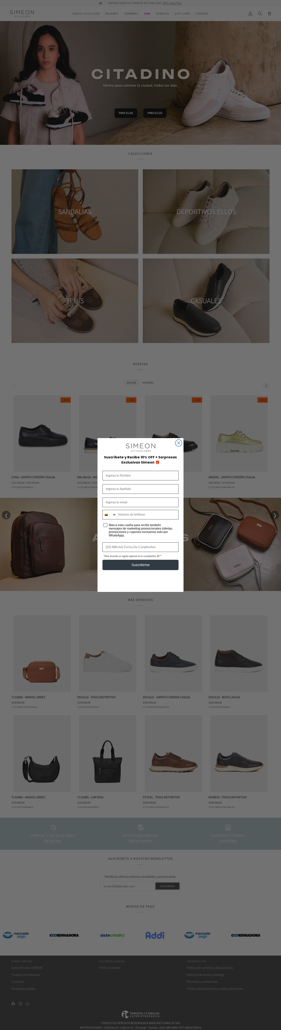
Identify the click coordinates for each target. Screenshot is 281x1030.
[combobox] (109, 514)
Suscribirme (141, 565)
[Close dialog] (178, 443)
